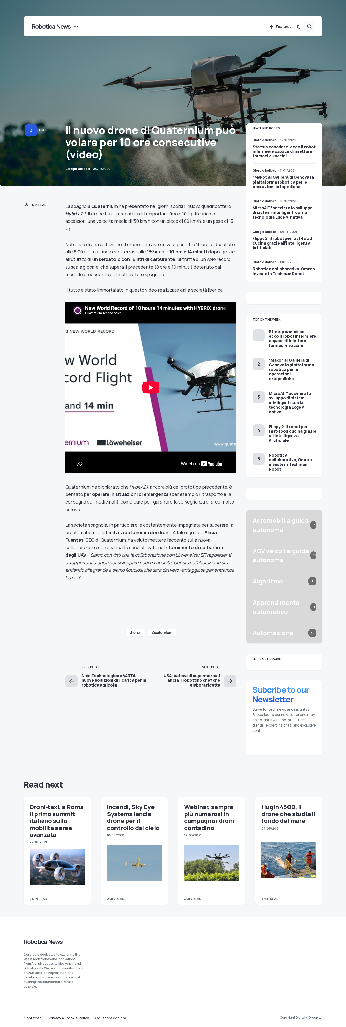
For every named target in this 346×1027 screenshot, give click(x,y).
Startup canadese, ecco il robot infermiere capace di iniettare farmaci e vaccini (284, 151)
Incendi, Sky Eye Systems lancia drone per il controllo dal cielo (133, 817)
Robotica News (51, 26)
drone (135, 632)
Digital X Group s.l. (309, 1017)
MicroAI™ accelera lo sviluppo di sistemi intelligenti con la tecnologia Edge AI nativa (283, 212)
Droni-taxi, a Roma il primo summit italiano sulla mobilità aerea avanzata (57, 820)
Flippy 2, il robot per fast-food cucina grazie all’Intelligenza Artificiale (282, 243)
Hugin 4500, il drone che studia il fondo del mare (288, 813)
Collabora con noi (110, 1018)
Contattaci (33, 1018)
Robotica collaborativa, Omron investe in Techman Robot (284, 271)
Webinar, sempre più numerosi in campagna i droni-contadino (210, 817)
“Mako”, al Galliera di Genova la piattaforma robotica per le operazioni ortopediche (283, 181)
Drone (44, 130)
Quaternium (104, 206)
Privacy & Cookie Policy (68, 1018)
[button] (299, 26)
